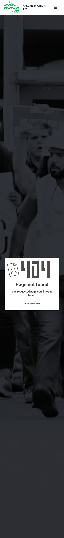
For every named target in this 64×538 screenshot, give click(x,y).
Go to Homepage (32, 303)
